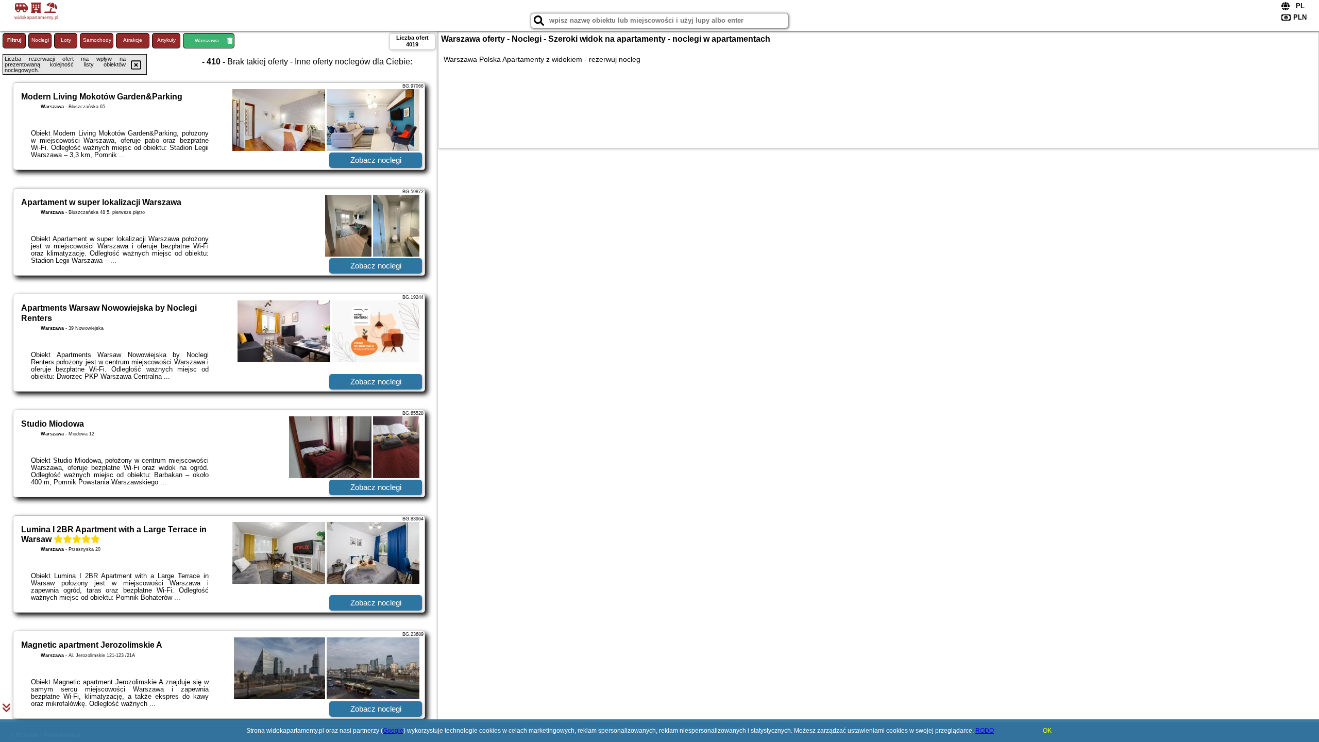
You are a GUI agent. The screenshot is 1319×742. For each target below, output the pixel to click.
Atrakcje (132, 40)
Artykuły (166, 40)
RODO (984, 730)
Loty (66, 40)
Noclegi (40, 40)
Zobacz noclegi (375, 160)
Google (393, 730)
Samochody (97, 40)
